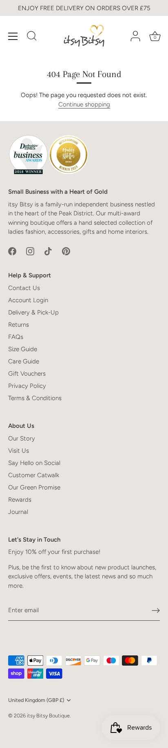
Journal (18, 512)
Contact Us (24, 288)
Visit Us (18, 450)
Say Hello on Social (34, 463)
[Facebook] (12, 250)
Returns (18, 324)
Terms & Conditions (35, 398)
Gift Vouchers (27, 373)
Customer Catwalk (33, 475)
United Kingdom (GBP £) (36, 700)
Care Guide (23, 361)
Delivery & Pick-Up (33, 312)
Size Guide (22, 349)
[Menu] (13, 36)
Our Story (21, 438)
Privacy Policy (27, 385)
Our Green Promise (34, 487)
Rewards (19, 499)
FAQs (15, 337)
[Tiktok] (48, 250)
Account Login (28, 300)
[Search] (32, 37)
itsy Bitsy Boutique (48, 716)
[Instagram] (30, 250)
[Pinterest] (66, 250)
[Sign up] (156, 610)
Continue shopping (84, 104)
